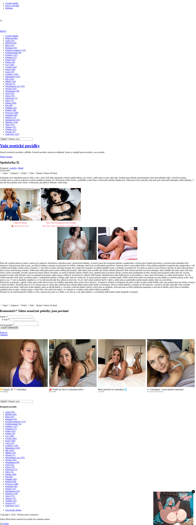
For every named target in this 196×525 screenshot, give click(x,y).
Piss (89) (9, 105)
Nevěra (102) (11, 89)
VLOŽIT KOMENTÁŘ (9, 328)
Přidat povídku (11, 38)
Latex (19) (9, 72)
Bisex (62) (9, 45)
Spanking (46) (11, 115)
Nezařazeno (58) (12, 91)
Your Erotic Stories (13, 510)
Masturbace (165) (12, 76)
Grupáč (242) (11, 67)
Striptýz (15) (10, 117)
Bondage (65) (11, 48)
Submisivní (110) (12, 120)
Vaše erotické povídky (20, 145)
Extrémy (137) (11, 55)
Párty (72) (9, 101)
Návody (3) (10, 84)
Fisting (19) (10, 62)
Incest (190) (10, 69)
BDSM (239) (11, 43)
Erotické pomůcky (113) (15, 50)
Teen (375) (10, 125)
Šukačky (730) (11, 122)
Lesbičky (13, 168)
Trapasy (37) (10, 127)
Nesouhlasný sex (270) (15, 86)
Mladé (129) (10, 81)
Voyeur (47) (10, 132)
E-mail (5, 319)
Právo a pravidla (12, 6)
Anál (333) (10, 40)
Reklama (9, 8)
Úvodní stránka (11, 3)
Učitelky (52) (11, 129)
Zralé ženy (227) (12, 134)
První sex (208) (11, 113)
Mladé (20, 168)
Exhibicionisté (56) (13, 52)
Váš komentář (6, 325)
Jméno (3, 317)
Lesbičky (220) (11, 74)
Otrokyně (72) (11, 98)
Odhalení (4, 335)
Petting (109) (10, 103)
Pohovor (3, 332)
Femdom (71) (11, 57)
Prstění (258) (10, 110)
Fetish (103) (10, 60)
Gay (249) (9, 64)
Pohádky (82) (11, 108)
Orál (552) (9, 93)
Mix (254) (9, 79)
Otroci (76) (10, 96)
